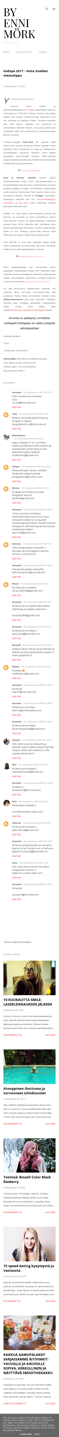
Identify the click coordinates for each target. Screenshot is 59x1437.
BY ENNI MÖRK (19, 22)
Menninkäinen (18, 435)
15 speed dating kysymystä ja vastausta (28, 1268)
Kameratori (8, 203)
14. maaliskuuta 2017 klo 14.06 (37, 685)
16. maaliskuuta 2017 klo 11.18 (33, 863)
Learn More (26, 1434)
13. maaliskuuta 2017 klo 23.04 (37, 565)
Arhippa (15, 466)
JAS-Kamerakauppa (46, 199)
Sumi (14, 801)
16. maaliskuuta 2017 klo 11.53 (37, 884)
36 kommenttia (12, 1123)
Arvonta (22, 359)
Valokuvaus (10, 371)
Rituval (15, 583)
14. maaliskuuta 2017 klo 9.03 (35, 583)
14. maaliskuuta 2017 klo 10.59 (36, 666)
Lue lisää (50, 1035)
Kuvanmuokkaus (37, 359)
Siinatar (16, 488)
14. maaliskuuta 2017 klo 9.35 (37, 626)
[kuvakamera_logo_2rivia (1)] (29, 257)
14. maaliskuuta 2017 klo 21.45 (36, 740)
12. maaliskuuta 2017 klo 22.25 (36, 466)
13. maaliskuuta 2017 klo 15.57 (37, 544)
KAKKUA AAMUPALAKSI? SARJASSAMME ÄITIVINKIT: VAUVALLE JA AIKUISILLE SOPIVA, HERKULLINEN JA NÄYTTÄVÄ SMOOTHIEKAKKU (28, 1363)
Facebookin (16, 310)
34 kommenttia (12, 1212)
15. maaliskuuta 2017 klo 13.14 (33, 764)
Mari (14, 764)
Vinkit (21, 371)
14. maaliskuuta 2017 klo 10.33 (37, 645)
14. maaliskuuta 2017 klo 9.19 (37, 602)
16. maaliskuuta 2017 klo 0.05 (37, 823)
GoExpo (31, 110)
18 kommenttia (12, 1035)
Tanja (14, 414)
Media (12, 363)
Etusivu (6, 52)
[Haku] (47, 5)
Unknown (16, 544)
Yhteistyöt (43, 52)
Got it (37, 1434)
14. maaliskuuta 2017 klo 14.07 (37, 703)
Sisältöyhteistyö (26, 363)
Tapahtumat (10, 367)
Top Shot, (23, 203)
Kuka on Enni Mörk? (24, 52)
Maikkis (15, 666)
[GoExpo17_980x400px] (29, 171)
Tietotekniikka (27, 367)
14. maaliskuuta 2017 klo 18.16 (37, 721)
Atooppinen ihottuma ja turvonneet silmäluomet (24, 1090)
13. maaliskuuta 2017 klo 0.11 (35, 488)
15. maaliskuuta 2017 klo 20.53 (33, 801)
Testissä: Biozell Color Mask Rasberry (27, 1179)
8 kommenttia (11, 1301)
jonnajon (16, 740)
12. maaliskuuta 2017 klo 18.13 (28, 438)
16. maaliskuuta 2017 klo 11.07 (37, 841)
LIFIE (5, 363)
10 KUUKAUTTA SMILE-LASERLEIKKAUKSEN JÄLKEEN (27, 1002)
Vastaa (16, 407)
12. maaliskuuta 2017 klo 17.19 (37, 392)
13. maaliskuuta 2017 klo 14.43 (37, 509)
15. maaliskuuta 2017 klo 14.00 (37, 783)
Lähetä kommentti (14, 1403)
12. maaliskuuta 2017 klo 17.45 (33, 414)
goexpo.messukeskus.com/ (36, 281)
